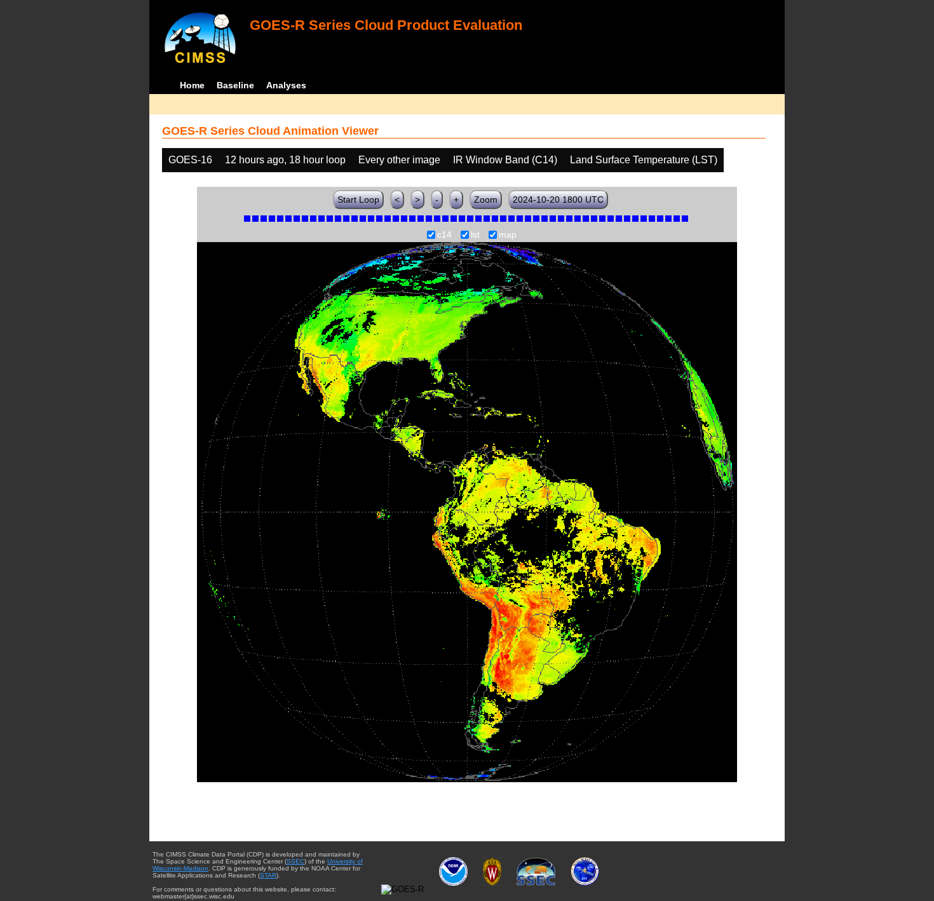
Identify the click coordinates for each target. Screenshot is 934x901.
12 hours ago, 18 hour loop (285, 159)
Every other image (399, 159)
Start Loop (358, 199)
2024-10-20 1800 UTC (558, 199)
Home (192, 85)
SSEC (295, 861)
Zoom (485, 199)
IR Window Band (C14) (505, 159)
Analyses (286, 85)
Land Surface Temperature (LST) (643, 159)
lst (475, 235)
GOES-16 (190, 159)
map (508, 235)
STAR (268, 875)
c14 (444, 235)
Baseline (235, 85)
